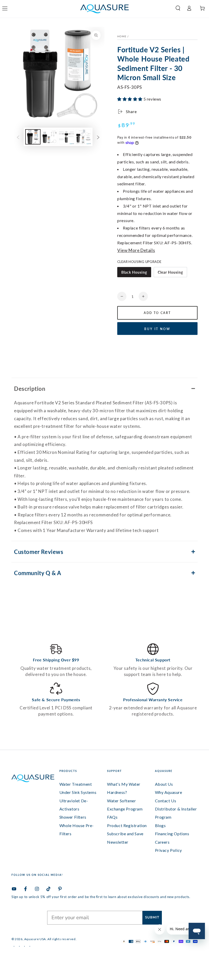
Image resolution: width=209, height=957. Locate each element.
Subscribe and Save (125, 833)
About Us (164, 784)
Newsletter (117, 842)
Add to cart (157, 313)
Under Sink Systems (78, 792)
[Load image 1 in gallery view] (33, 136)
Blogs (160, 825)
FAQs (112, 817)
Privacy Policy (168, 850)
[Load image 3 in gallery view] (66, 136)
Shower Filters (72, 817)
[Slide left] (18, 136)
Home (121, 36)
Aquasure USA (35, 939)
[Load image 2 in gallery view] (49, 136)
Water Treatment (75, 784)
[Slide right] (98, 136)
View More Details (136, 250)
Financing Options (172, 833)
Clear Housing (170, 272)
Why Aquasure (168, 792)
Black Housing (134, 272)
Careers (162, 842)
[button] (175, 8)
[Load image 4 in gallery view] (83, 136)
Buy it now (157, 329)
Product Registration (127, 825)
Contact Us (165, 800)
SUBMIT (152, 917)
